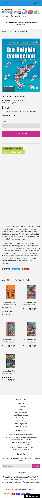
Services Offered (21, 412)
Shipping (15, 111)
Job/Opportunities (21, 415)
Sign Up (36, 466)
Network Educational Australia (22, 490)
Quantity (5, 121)
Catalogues (21, 409)
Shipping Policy (21, 424)
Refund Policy (21, 421)
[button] (7, 378)
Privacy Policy (21, 418)
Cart (38, 3)
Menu (6, 3)
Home (4, 31)
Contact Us (21, 406)
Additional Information (13, 152)
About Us (21, 403)
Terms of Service (21, 427)
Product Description (12, 149)
